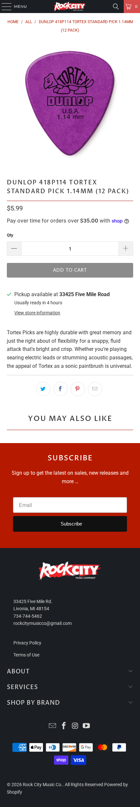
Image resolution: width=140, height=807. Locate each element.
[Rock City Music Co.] (70, 6)
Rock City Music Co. (43, 784)
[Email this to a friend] (95, 389)
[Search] (116, 6)
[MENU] (3, 6)
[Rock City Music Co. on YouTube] (86, 726)
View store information (37, 312)
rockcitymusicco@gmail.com (42, 623)
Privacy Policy (27, 642)
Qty (10, 235)
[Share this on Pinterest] (78, 389)
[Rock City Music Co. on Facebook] (64, 726)
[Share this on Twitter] (43, 389)
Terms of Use (26, 654)
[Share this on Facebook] (60, 389)
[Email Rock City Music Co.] (53, 726)
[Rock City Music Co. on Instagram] (75, 726)
